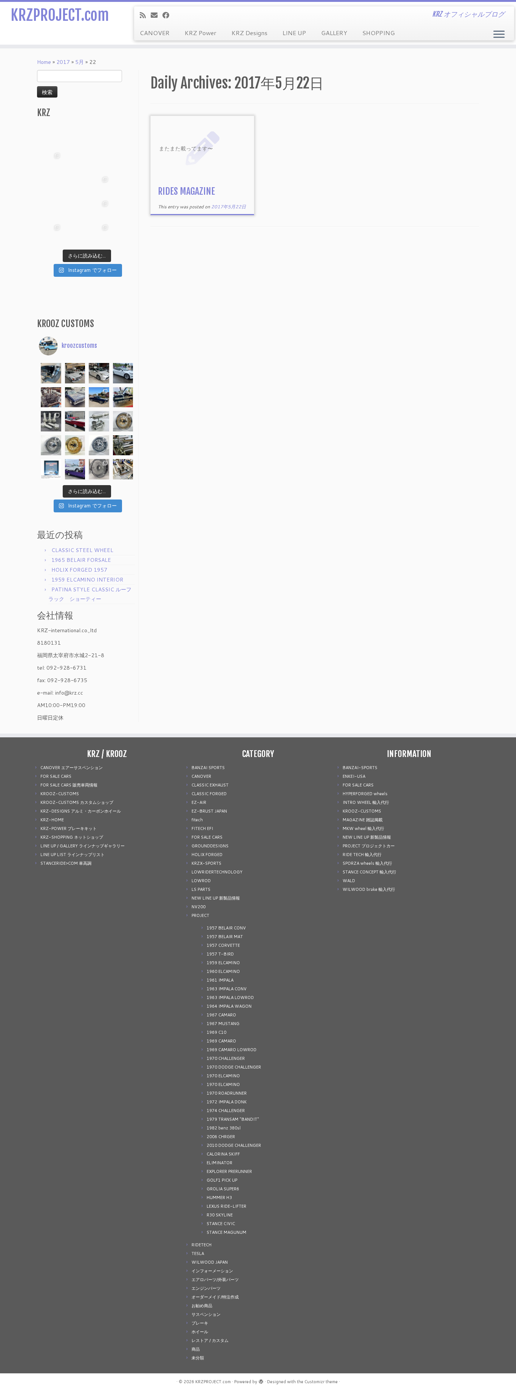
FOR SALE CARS (55, 776)
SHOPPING (378, 32)
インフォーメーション (212, 1271)
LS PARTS (201, 889)
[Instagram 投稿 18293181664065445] (99, 162)
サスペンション (206, 1314)
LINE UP (294, 32)
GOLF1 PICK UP (222, 1180)
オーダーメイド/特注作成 (215, 1297)
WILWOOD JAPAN (210, 1262)
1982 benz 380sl (224, 1128)
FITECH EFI (202, 828)
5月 (79, 62)
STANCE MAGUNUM (226, 1232)
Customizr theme (321, 1382)
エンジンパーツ (206, 1288)
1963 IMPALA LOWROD (230, 997)
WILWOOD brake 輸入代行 (369, 889)
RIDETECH (202, 1245)
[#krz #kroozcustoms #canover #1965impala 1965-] (123, 162)
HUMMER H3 (219, 1197)
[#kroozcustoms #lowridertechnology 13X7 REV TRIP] (123, 421)
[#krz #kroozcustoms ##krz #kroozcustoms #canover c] (99, 137)
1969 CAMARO (221, 1041)
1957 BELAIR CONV (226, 928)
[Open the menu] (499, 34)
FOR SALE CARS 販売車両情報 (68, 785)
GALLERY (334, 32)
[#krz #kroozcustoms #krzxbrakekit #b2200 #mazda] (51, 137)
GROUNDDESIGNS (210, 846)
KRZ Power (200, 32)
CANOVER (155, 32)
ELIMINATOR (219, 1163)
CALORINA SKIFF (223, 1154)
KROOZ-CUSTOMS (59, 794)
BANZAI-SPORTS (360, 768)
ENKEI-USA (354, 776)
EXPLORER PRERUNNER (229, 1171)
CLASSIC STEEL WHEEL (82, 550)
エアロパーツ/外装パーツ (215, 1280)
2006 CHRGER (221, 1137)
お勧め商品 (202, 1306)
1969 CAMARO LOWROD (231, 1050)
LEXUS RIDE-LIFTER (226, 1206)
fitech (197, 820)
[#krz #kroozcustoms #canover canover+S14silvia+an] (123, 137)
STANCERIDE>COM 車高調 (65, 863)
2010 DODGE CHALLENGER (234, 1145)
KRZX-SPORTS (206, 863)
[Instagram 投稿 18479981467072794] (51, 469)
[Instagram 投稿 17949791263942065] (75, 162)
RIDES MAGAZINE (186, 191)
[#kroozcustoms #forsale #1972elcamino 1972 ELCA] (99, 397)
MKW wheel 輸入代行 (363, 828)
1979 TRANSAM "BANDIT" (233, 1119)
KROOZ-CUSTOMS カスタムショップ (76, 802)
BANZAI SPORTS (208, 768)
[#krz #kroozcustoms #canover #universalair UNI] (75, 185)
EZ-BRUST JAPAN (209, 811)
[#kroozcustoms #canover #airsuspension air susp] (99, 421)
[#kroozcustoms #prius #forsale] (99, 373)
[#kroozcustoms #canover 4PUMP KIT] (123, 469)
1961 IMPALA (220, 980)
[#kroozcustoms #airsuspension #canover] (51, 397)
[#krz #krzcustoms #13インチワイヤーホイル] (99, 210)
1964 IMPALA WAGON (229, 1006)
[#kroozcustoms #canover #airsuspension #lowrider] (51, 421)
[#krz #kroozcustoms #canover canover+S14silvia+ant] (75, 137)
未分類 (198, 1358)
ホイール (200, 1332)
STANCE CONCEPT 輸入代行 (369, 872)
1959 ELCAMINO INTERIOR (87, 579)
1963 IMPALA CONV (227, 989)
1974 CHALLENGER (226, 1111)
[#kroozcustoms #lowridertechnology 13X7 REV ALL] (75, 445)
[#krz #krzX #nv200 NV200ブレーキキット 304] (99, 185)
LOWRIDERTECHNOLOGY (217, 872)
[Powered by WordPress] (261, 1380)
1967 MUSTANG (223, 1024)
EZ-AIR (199, 802)
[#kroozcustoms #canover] (123, 445)
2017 (63, 62)
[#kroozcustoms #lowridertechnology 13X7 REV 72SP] (99, 445)
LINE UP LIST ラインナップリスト (72, 855)
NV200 (198, 907)
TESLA (198, 1253)
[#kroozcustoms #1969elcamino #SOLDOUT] (75, 397)
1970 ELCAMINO (223, 1076)
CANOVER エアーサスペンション (71, 768)
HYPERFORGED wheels (365, 794)
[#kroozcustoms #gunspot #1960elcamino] (51, 373)
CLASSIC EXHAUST (210, 785)
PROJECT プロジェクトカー (369, 846)
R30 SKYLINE (220, 1215)
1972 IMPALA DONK (227, 1102)
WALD (349, 881)
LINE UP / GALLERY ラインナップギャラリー (82, 846)
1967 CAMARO (221, 1015)
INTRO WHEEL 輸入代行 (366, 802)
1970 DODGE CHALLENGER (234, 1067)
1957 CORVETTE (223, 945)
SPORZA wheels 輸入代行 (367, 863)
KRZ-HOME (52, 820)
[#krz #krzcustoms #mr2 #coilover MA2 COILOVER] (75, 233)
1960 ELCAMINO (223, 971)
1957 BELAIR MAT (225, 937)
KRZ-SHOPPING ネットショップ (71, 837)
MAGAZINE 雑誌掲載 (363, 820)
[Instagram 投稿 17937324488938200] (75, 373)
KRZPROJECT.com (60, 15)
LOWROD (201, 881)
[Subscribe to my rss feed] (145, 15)
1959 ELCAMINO (223, 963)
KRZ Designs (249, 32)
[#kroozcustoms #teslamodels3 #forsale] (123, 373)
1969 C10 (216, 1032)
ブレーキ (200, 1323)
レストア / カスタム (210, 1340)
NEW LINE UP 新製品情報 (216, 898)
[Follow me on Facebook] (168, 15)
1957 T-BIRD (220, 954)
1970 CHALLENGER (226, 1058)
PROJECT (200, 915)
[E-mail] (156, 15)
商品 (196, 1349)
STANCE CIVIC (221, 1224)
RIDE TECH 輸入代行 (362, 855)
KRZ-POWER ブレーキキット (68, 828)
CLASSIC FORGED (209, 794)
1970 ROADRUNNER (227, 1093)
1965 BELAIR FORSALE (81, 560)
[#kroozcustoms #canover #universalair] (123, 397)
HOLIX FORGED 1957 (79, 570)
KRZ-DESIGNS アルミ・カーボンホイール (80, 811)
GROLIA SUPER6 (223, 1189)
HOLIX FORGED (207, 855)
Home (44, 62)
